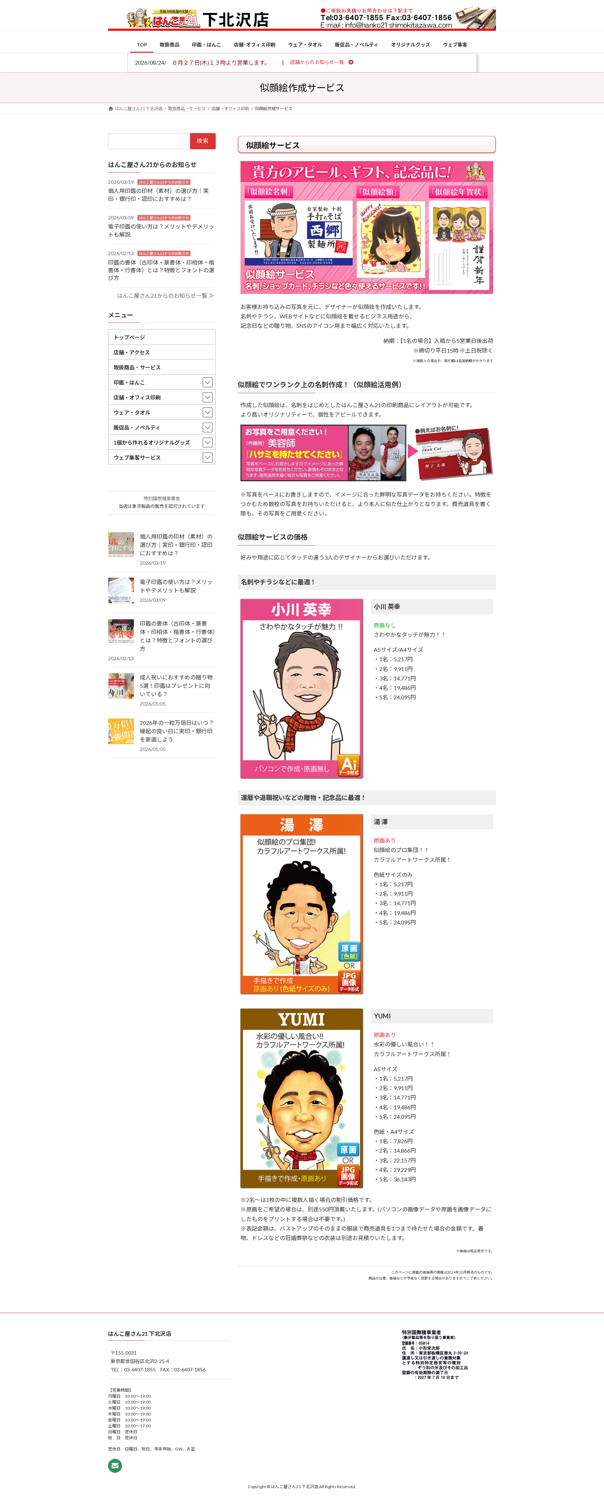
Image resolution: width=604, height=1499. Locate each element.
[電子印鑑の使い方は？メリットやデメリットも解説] (121, 591)
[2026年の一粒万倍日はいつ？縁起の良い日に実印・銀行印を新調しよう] (121, 731)
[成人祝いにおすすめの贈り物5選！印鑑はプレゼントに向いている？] (121, 686)
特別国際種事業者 (162, 498)
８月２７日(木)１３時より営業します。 (221, 62)
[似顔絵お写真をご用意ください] (366, 479)
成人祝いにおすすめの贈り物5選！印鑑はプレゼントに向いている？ (176, 685)
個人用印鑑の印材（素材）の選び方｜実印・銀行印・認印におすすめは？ (176, 544)
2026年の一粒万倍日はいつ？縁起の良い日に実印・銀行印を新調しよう (177, 731)
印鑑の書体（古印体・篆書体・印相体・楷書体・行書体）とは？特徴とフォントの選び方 (161, 270)
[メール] (115, 1466)
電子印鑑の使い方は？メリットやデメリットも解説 (176, 585)
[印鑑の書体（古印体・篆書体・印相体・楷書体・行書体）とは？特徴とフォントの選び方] (121, 632)
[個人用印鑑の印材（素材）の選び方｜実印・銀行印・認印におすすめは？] (121, 545)
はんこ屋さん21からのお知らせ (164, 182)
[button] (317, 62)
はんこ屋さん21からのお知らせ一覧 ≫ (165, 295)
